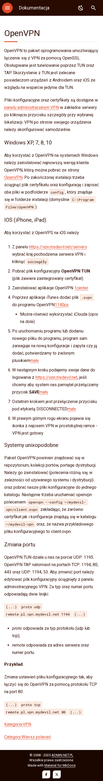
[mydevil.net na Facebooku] (46, 774)
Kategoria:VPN (17, 724)
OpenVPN (13, 177)
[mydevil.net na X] (57, 774)
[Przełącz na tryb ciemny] (81, 8)
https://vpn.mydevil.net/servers (58, 246)
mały (34, 360)
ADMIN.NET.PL (62, 755)
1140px (62, 304)
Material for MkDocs (60, 765)
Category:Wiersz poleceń (27, 736)
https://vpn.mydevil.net (56, 377)
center (82, 287)
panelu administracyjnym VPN (31, 107)
